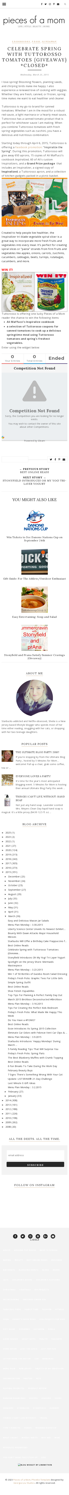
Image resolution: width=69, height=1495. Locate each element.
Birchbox (56, 1260)
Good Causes (10, 1339)
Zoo (43, 1457)
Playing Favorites (13, 1388)
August (12, 894)
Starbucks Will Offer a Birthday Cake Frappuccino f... (37, 941)
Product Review (37, 1388)
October (13, 885)
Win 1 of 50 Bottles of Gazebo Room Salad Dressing (37, 973)
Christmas (9, 1289)
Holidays (56, 1339)
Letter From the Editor (17, 1358)
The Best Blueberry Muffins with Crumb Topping (35, 1057)
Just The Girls (29, 1349)
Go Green (39, 1329)
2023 (8, 836)
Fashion (47, 1309)
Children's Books (22, 1280)
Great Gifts (29, 1339)
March (12, 916)
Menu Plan (9, 1368)
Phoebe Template (41, 1479)
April (11, 911)
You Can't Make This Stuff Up (20, 1457)
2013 (8, 1104)
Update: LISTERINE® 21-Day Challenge (30, 1078)
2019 (8, 854)
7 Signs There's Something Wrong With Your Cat (35, 1074)
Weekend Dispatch (45, 1428)
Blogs (45, 1270)
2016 (8, 867)
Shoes (58, 1398)
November (14, 880)
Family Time (31, 1309)
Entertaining (11, 1299)
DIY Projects (41, 1289)
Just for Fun (48, 1349)
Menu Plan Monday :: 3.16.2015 (25, 1003)
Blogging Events (29, 1270)
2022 (8, 841)
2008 (8, 1126)
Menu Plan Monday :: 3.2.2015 (24, 1087)
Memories (48, 1358)
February (13, 1091)
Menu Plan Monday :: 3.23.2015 (25, 969)
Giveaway (49, 42)
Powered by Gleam (34, 440)
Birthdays (9, 1270)
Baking (7, 1260)
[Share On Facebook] (55, 459)
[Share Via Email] (64, 459)
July (10, 898)
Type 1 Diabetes (12, 1428)
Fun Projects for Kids (52, 1319)
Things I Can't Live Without (19, 1418)
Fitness (59, 1309)
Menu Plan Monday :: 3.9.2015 (24, 1036)
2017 (8, 863)
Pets (38, 1378)
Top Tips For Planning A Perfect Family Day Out (35, 995)
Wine (57, 1437)
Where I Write (30, 1437)
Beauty (19, 1260)
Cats (6, 1280)
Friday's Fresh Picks (24, 1319)
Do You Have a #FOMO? (21, 1020)
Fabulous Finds (12, 1309)
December (14, 876)
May (11, 907)
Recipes (33, 1398)
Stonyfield (39, 1408)
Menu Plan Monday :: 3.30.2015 (25, 924)
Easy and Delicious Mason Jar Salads (28, 920)
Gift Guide (9, 1329)
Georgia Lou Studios (24, 1482)
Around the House (25, 1250)
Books (56, 1270)
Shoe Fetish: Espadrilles (21, 990)
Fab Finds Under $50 (34, 1299)
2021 (8, 845)
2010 (8, 1117)
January (12, 1095)
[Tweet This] (51, 459)
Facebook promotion (28, 147)
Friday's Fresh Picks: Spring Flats (26, 1053)
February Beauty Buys (20, 1070)
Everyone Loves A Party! (33, 776)
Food (36, 42)
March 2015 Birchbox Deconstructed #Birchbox (35, 999)
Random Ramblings (14, 1398)
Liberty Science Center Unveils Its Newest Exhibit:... (37, 929)
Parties (28, 1378)
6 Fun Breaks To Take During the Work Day (32, 1066)
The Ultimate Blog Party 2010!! (37, 752)
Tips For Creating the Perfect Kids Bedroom (33, 1007)
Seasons (46, 1398)
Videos (28, 1428)
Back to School (49, 1250)
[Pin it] (59, 459)
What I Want (10, 1437)
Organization (11, 1378)
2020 (8, 850)
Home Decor (10, 1349)
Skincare (8, 1408)
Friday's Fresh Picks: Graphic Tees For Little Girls (35, 978)
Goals (51, 1329)
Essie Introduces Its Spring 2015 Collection (32, 1028)
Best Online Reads (18, 945)
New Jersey (25, 1368)
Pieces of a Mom (22, 1479)
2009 (8, 1122)
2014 (8, 1100)
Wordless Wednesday (15, 1447)
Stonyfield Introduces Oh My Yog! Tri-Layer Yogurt (36, 957)
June (11, 902)
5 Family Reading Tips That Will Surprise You (33, 1049)
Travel (43, 1418)
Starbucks (23, 1408)
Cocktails (25, 1289)
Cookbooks (21, 42)
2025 (8, 832)
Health (43, 1339)
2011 (8, 1113)
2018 (8, 859)
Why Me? (46, 1437)
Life (36, 1358)
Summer (54, 1408)
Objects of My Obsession (49, 1368)
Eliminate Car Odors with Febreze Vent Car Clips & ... (37, 1032)
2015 (8, 872)
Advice (6, 1250)
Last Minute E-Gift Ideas (21, 1083)
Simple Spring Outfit (19, 982)
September (15, 889)
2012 (8, 1109)
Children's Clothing (48, 1280)
